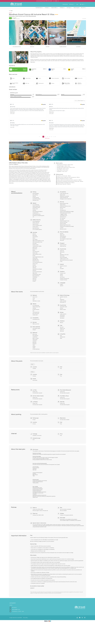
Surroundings (63, 46)
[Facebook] (79, 617)
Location (78, 46)
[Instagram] (84, 617)
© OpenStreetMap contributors (81, 35)
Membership (65, 4)
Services (32, 46)
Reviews (47, 46)
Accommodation (17, 46)
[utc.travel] (79, 607)
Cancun (10, 12)
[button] (76, 27)
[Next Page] (53, 137)
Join (77, 4)
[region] (76, 28)
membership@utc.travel (16, 609)
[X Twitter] (82, 617)
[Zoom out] (84, 32)
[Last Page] (55, 137)
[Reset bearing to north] (84, 34)
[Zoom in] (84, 31)
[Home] (77, 617)
